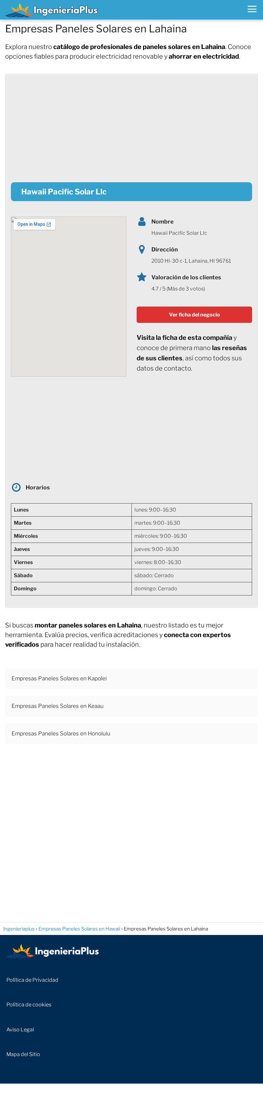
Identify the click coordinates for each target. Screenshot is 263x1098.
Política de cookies (28, 1005)
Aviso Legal (20, 1030)
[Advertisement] (131, 124)
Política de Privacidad (32, 980)
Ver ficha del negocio (194, 315)
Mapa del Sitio (23, 1054)
